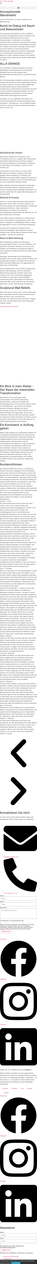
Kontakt (29, 1088)
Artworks (5, 1088)
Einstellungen (15, 1263)
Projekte (14, 1088)
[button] (18, 7)
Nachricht (3, 907)
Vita (22, 1088)
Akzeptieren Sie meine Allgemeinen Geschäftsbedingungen (12, 1246)
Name (2, 895)
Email (2, 901)
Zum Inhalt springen (6, 1)
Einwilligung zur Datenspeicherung (11, 920)
